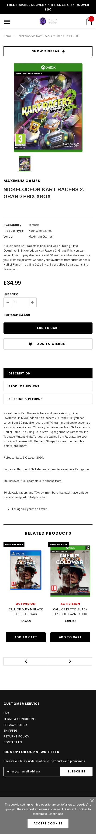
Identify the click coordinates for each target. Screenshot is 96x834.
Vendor (8, 236)
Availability (12, 225)
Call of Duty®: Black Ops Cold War (26, 612)
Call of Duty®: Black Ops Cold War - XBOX (70, 612)
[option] (48, 107)
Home (7, 36)
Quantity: (10, 294)
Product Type (13, 230)
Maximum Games (21, 180)
